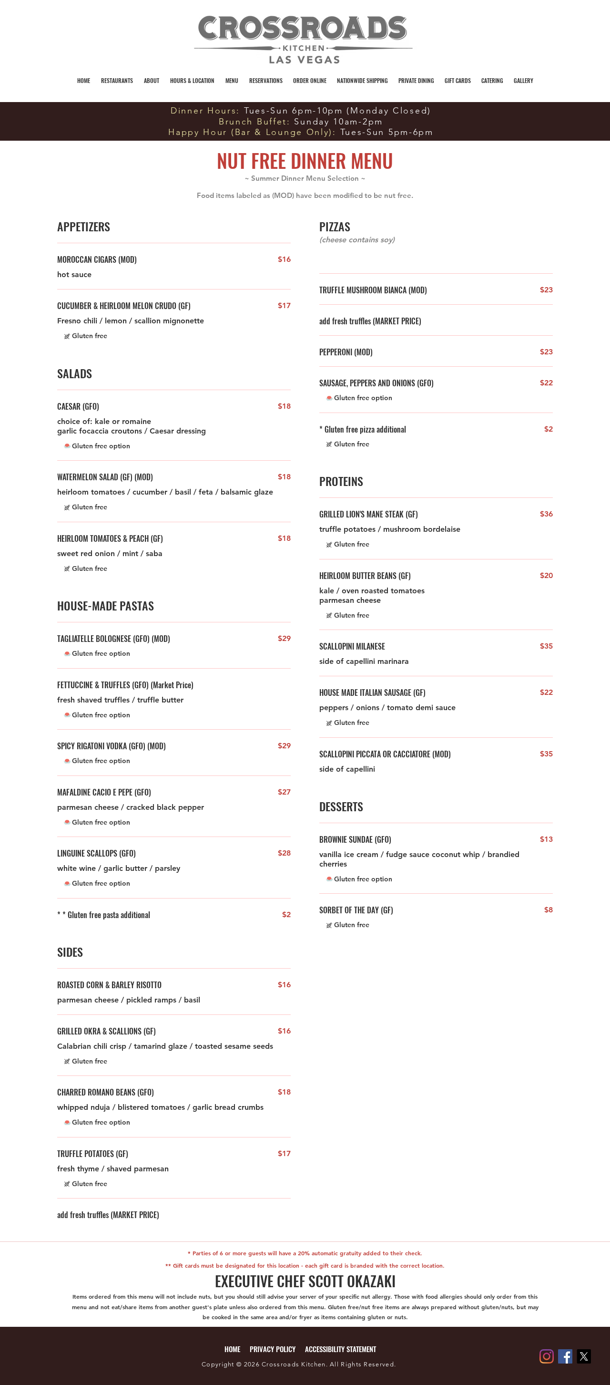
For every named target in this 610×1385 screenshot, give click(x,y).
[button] (151, 80)
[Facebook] (565, 1356)
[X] (584, 1356)
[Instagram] (546, 1356)
